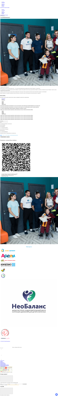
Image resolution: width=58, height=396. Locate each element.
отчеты (3, 5)
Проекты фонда (2, 362)
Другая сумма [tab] (4, 104)
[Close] (6, 378)
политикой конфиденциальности (14, 384)
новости (3, 9)
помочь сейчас (2, 360)
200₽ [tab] (2, 102)
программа (3, 2)
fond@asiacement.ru (7, 341)
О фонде (1, 361)
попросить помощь (6, 7)
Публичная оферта (2, 366)
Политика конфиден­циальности (4, 365)
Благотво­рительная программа (4, 364)
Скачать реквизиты (3, 134)
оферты (8, 384)
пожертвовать (2, 7)
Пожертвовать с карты (5, 136)
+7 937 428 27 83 (2, 341)
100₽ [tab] (2, 101)
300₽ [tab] (2, 103)
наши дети (3, 4)
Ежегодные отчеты (2, 363)
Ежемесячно (3, 98)
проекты (3, 13)
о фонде (3, 11)
